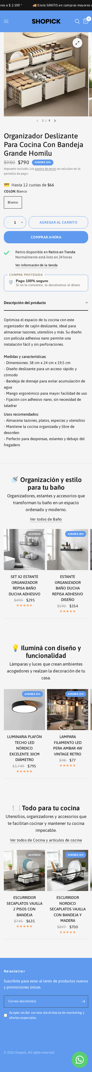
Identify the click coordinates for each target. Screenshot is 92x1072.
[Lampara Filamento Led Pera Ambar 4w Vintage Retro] (67, 709)
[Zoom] (77, 43)
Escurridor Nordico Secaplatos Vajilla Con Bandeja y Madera (68, 909)
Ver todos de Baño (46, 519)
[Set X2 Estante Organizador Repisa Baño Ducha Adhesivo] (24, 549)
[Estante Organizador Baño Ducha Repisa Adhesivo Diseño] (67, 549)
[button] (46, 303)
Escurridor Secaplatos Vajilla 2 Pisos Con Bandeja (24, 906)
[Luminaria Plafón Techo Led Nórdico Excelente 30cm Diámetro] (24, 709)
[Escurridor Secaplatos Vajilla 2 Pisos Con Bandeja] (24, 870)
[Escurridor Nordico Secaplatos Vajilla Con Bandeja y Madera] (67, 870)
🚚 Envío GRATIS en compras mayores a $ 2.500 (52, 5)
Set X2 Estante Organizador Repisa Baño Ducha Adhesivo (24, 585)
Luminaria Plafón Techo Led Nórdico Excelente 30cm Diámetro (24, 748)
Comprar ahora (46, 237)
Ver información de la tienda (36, 265)
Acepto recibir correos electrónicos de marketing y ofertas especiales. (46, 1015)
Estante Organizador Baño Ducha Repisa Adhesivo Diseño (67, 588)
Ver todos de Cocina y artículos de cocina (46, 840)
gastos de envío (45, 169)
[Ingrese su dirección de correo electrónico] (83, 1001)
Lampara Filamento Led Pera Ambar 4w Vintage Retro (67, 745)
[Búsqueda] (77, 21)
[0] (85, 21)
